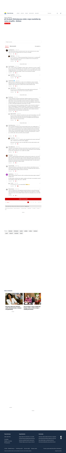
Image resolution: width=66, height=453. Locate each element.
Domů (5, 17)
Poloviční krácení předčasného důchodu (27, 438)
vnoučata (16, 233)
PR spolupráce (7, 442)
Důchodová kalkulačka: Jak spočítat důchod (47, 442)
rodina (30, 231)
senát (6, 233)
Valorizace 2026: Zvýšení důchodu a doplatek (47, 436)
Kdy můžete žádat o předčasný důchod (46, 440)
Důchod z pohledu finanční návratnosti (26, 440)
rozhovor (35, 231)
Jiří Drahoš (16, 231)
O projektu (6, 439)
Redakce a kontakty (8, 441)
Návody (22, 13)
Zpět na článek (7, 23)
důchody (10, 231)
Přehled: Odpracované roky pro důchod (26, 442)
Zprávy (18, 13)
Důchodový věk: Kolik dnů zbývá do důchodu (47, 438)
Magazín (37, 13)
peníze (21, 231)
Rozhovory (31, 13)
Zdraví (26, 13)
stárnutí (11, 233)
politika (25, 231)
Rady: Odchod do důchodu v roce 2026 (26, 436)
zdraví (21, 233)
